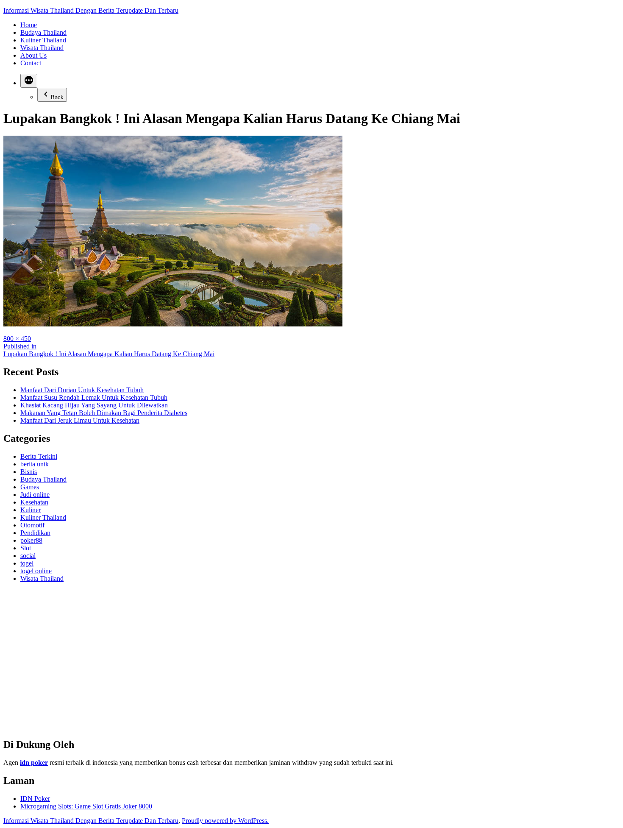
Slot (25, 548)
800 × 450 (17, 338)
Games (29, 487)
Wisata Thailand (42, 47)
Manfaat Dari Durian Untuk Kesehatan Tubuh (82, 389)
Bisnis (28, 471)
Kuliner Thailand (43, 40)
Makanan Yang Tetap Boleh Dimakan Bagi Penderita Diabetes (103, 412)
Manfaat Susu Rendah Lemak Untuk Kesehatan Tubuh (93, 397)
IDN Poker (35, 798)
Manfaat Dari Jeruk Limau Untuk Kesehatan (79, 420)
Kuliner (30, 509)
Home (28, 24)
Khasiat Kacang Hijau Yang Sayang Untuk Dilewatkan (94, 405)
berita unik (34, 464)
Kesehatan (34, 502)
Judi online (35, 494)
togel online (36, 570)
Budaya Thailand (43, 32)
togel (26, 563)
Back (57, 97)
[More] (28, 81)
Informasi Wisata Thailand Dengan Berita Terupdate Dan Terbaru (90, 10)
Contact (30, 63)
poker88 (31, 540)
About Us (33, 55)
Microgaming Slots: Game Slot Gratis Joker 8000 (86, 806)
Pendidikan (35, 532)
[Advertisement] (257, 664)
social (28, 555)
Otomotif (32, 525)
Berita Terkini (38, 456)
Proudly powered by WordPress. (225, 820)
